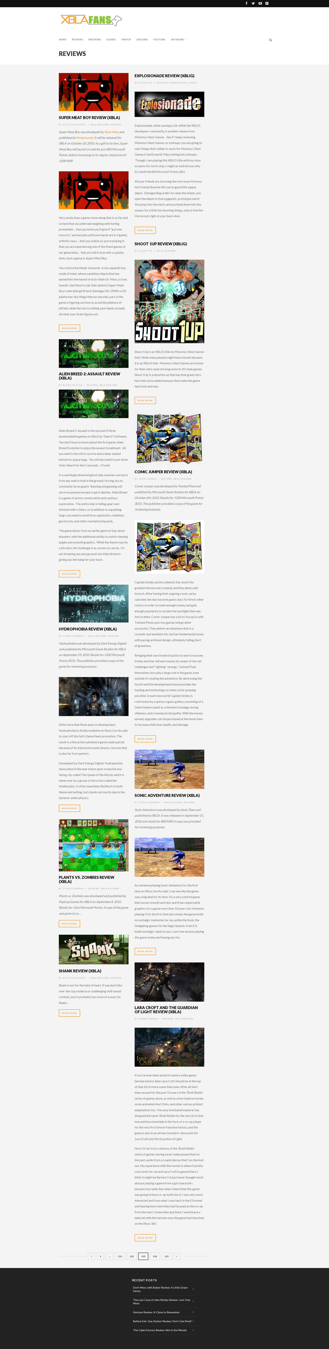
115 (166, 1256)
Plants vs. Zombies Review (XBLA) (86, 879)
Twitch (126, 39)
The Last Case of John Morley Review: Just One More (161, 1301)
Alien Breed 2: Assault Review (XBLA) (89, 376)
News (62, 39)
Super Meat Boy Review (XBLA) (89, 117)
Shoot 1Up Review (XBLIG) (161, 243)
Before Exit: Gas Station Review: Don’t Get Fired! (162, 1321)
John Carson (147, 479)
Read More (69, 328)
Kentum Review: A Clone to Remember (156, 1312)
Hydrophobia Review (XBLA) (88, 629)
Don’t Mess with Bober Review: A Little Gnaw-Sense (160, 1289)
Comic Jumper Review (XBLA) (163, 471)
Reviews (77, 39)
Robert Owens (148, 1019)
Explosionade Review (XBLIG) (164, 75)
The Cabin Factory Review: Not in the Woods (160, 1330)
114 (155, 1256)
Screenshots (177, 83)
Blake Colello (72, 385)
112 (132, 1256)
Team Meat (111, 132)
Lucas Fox (145, 83)
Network (177, 39)
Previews (95, 39)
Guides (111, 39)
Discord (142, 39)
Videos (192, 83)
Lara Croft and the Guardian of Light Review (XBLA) (166, 1009)
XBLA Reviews (100, 124)
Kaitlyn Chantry (74, 124)
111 (120, 1256)
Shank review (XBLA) (80, 971)
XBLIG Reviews (166, 251)
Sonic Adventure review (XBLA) (167, 795)
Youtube (159, 39)
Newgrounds (84, 137)
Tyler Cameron (73, 636)
